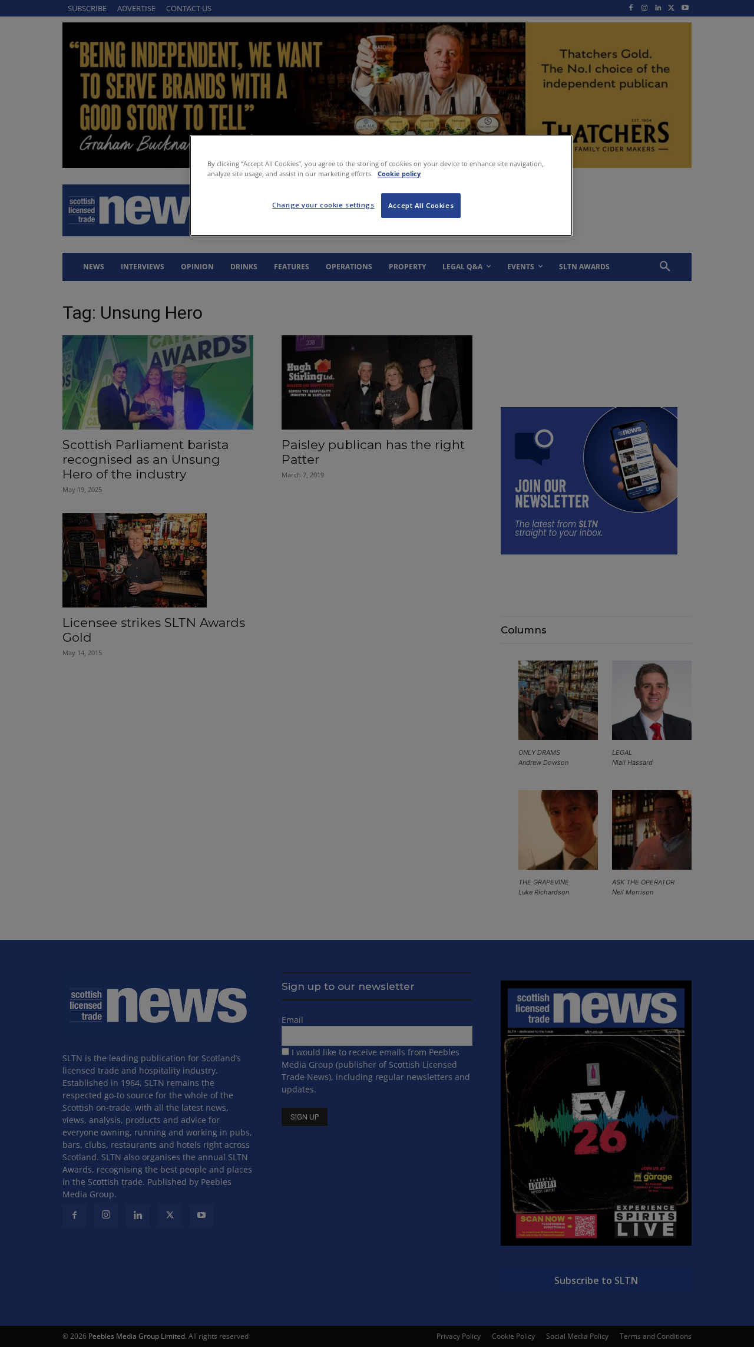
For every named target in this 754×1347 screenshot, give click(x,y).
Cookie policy (399, 173)
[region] (381, 185)
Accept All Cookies (421, 205)
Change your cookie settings (323, 204)
